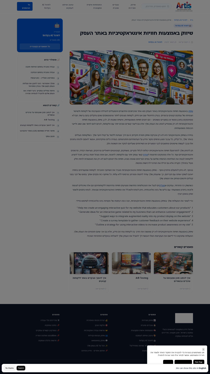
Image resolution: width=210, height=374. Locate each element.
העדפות (168, 362)
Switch (21, 368)
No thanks (9, 368)
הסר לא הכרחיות (183, 362)
